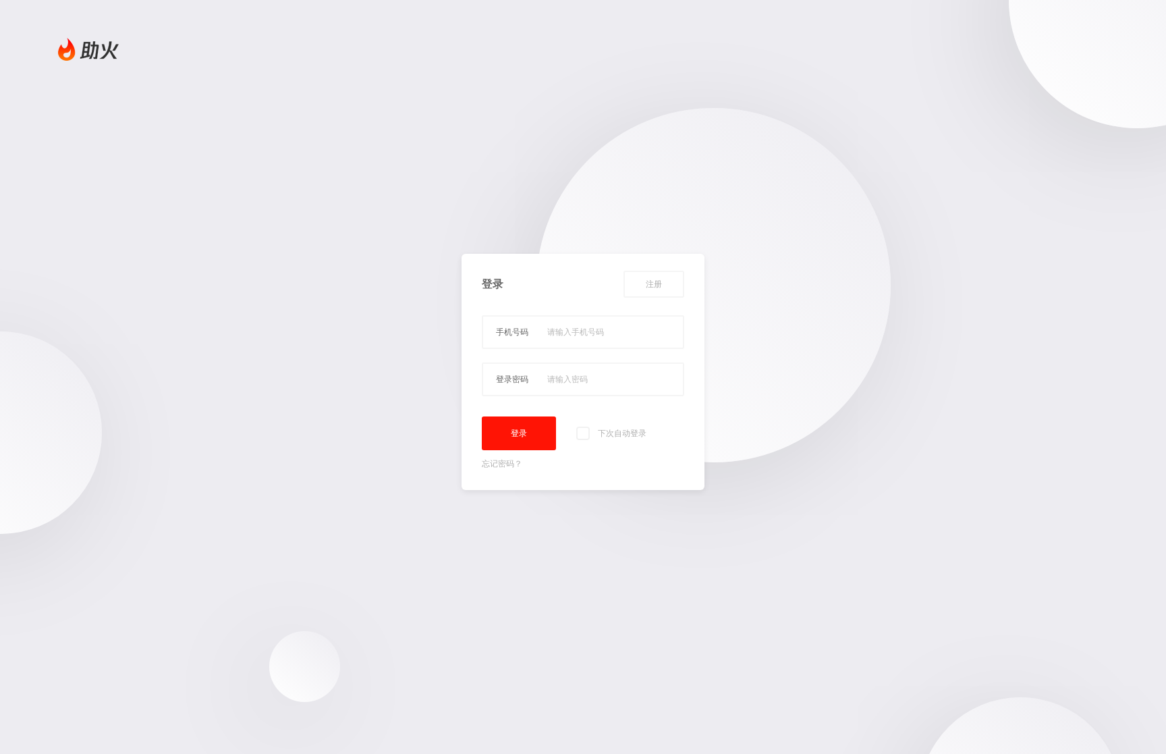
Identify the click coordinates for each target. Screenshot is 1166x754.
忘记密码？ (502, 463)
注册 (654, 284)
